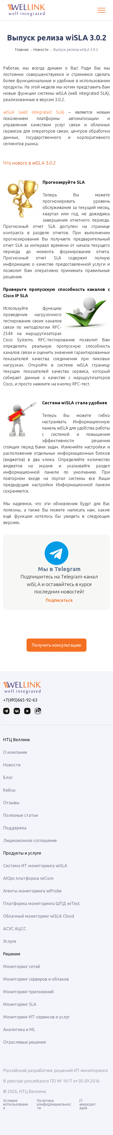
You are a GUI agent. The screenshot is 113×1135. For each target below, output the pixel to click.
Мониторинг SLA (19, 1004)
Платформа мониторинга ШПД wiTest (41, 903)
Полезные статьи (20, 815)
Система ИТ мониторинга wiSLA (35, 865)
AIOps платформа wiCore (28, 878)
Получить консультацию (56, 645)
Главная (21, 50)
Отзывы (11, 802)
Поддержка (15, 827)
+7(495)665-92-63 (20, 700)
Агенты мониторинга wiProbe (32, 890)
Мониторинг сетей (21, 966)
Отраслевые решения (24, 1042)
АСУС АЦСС (14, 928)
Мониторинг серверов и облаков (36, 979)
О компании (15, 752)
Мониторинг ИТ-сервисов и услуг (36, 1016)
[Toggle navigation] (101, 10)
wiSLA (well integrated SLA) (33, 112)
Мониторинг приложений (28, 991)
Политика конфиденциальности (54, 1104)
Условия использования (15, 1104)
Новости (40, 50)
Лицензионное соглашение (30, 840)
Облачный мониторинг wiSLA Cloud (38, 916)
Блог (8, 777)
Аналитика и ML (19, 1029)
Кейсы (9, 790)
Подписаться (59, 600)
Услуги (9, 941)
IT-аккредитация (87, 1104)
